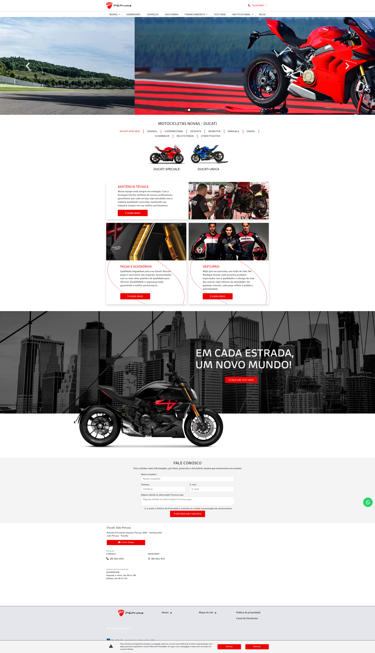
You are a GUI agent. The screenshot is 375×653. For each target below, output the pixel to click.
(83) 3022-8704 (117, 559)
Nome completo (148, 475)
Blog (262, 14)
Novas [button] (113, 14)
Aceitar (229, 647)
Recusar (257, 647)
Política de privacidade (248, 613)
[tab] (130, 131)
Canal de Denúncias (247, 618)
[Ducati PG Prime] (119, 5)
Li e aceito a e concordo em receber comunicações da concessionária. (188, 509)
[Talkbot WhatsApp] (368, 502)
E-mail (193, 485)
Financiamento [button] (195, 14)
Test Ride (220, 14)
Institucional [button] (241, 14)
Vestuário (171, 14)
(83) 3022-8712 (158, 559)
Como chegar (128, 542)
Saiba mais (133, 213)
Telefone (145, 485)
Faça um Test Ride (242, 380)
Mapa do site (206, 613)
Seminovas (133, 14)
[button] (28, 66)
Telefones (258, 6)
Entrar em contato (188, 514)
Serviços (152, 14)
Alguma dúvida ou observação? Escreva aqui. (162, 495)
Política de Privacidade (168, 509)
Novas (165, 613)
